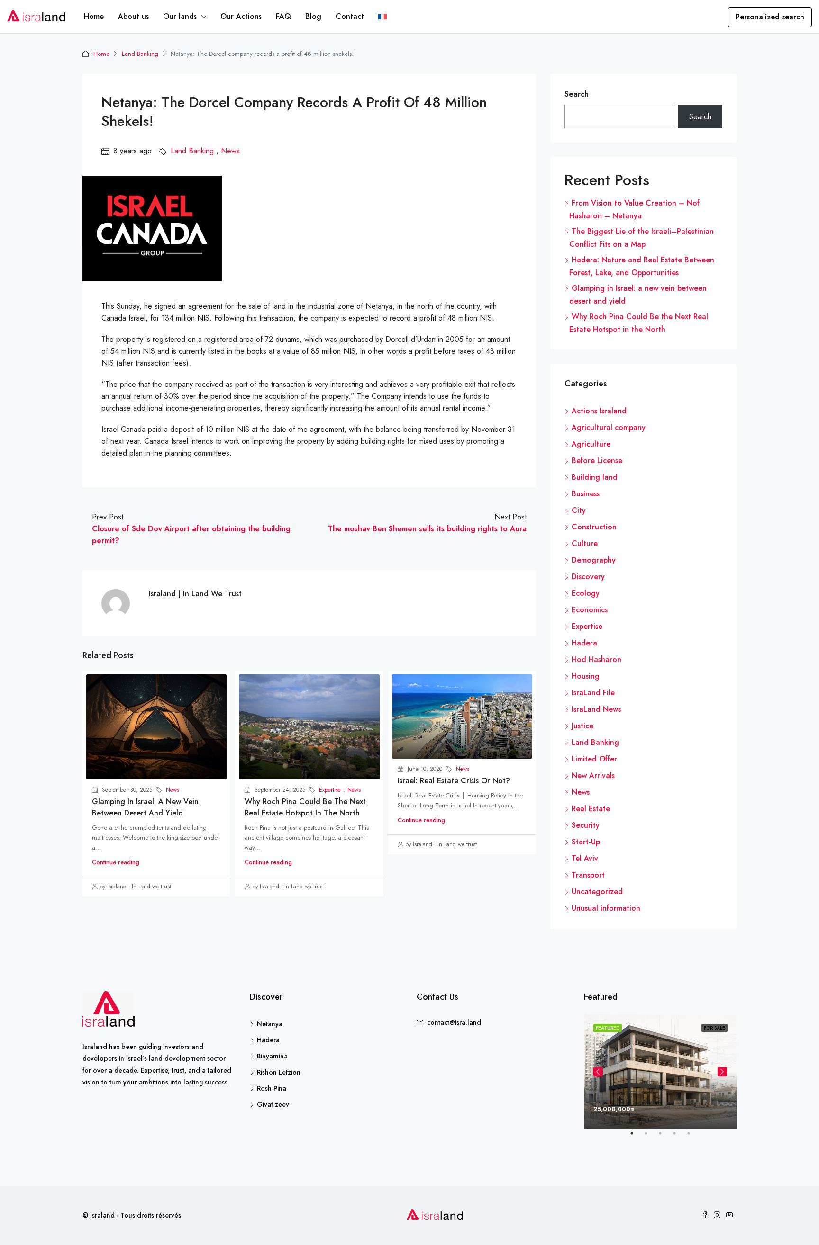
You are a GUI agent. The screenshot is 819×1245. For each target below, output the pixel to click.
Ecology (586, 593)
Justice (582, 725)
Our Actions (241, 16)
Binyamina (272, 1056)
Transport (588, 874)
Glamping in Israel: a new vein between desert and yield (145, 807)
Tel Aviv (585, 858)
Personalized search (770, 16)
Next (722, 1071)
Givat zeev (273, 1104)
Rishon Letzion (278, 1072)
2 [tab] (650, 1137)
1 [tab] (636, 1137)
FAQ (283, 16)
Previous (598, 1071)
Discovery (588, 576)
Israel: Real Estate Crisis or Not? (454, 780)
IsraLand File (593, 692)
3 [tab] (665, 1137)
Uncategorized (597, 891)
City (579, 510)
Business (586, 493)
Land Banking (140, 53)
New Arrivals (593, 775)
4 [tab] (679, 1137)
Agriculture (591, 444)
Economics (590, 609)
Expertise (330, 790)
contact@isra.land (454, 1022)
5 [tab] (693, 1137)
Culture (585, 543)
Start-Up (586, 841)
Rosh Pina (271, 1088)
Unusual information (606, 908)
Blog (313, 16)
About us (133, 16)
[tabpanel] (660, 1071)
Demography (594, 560)
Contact (350, 16)
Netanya (269, 1024)
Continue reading (115, 862)
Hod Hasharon (596, 659)
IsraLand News (596, 709)
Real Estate (591, 808)
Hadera (584, 642)
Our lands (180, 16)
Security (586, 825)
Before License (597, 460)
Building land (595, 477)
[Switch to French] (382, 16)
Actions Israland (599, 410)
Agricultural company (609, 427)
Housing (586, 676)
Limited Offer (594, 758)
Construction (594, 526)
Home (94, 16)
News (230, 150)
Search (576, 94)
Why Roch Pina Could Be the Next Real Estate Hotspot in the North (305, 807)
